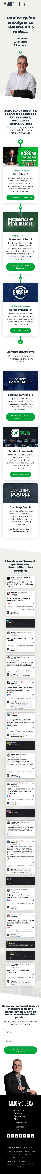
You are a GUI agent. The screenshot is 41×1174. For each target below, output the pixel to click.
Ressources (19, 1116)
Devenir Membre (20, 474)
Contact (19, 1130)
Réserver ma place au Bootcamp (20, 266)
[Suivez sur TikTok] (16, 1136)
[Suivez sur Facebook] (8, 1136)
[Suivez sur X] (28, 1136)
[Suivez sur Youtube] (20, 1136)
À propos (18, 1110)
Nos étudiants (20, 1122)
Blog (16, 1119)
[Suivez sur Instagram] (12, 1136)
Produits (18, 1113)
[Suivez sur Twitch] (24, 1136)
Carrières (20, 1127)
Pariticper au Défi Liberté (20, 198)
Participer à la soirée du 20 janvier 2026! (20, 417)
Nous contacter (20, 331)
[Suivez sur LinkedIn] (32, 1136)
